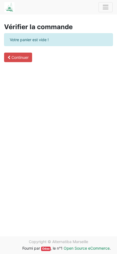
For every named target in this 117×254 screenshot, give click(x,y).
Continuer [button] (19, 57)
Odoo (46, 248)
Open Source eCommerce (87, 248)
